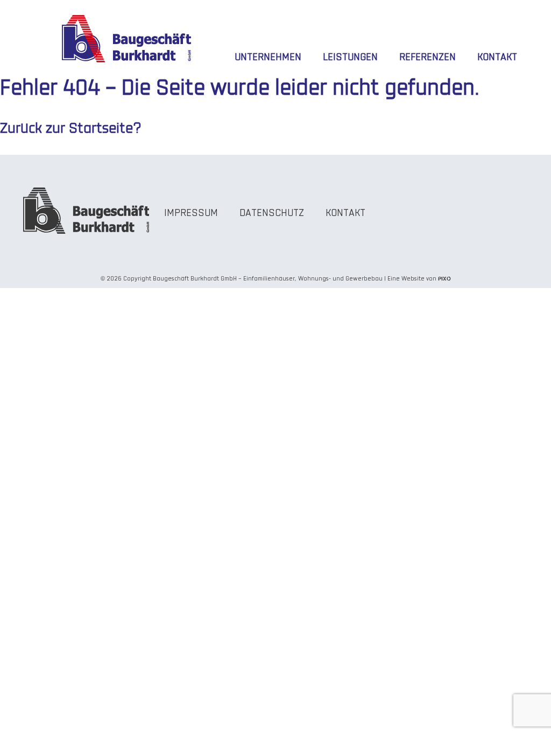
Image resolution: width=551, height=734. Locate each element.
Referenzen (427, 58)
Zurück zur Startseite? (71, 129)
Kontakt (497, 58)
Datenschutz (271, 213)
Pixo (444, 279)
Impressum (191, 213)
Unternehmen (268, 58)
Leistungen (350, 58)
